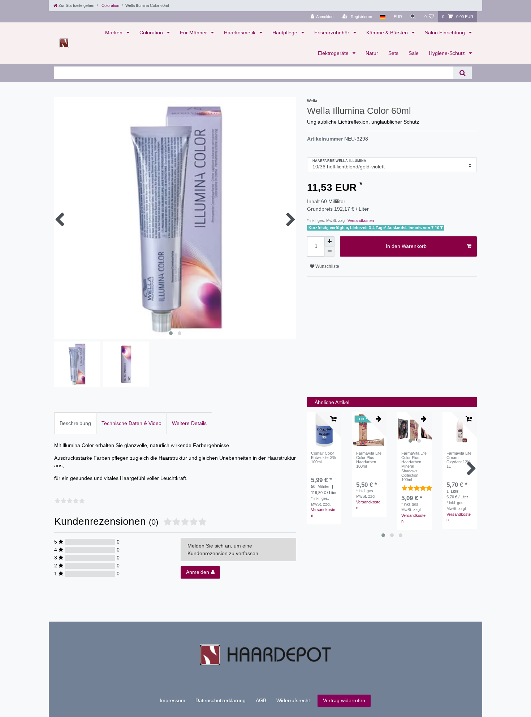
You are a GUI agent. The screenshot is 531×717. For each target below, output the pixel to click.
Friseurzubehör (332, 32)
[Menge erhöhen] (329, 241)
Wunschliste (326, 266)
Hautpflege (285, 32)
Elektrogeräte (334, 53)
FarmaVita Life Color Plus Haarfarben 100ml (368, 460)
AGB (261, 700)
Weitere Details (189, 423)
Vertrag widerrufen (344, 700)
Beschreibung (75, 423)
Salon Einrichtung (445, 32)
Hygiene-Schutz (447, 53)
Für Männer (194, 32)
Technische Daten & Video (131, 423)
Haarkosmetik (240, 32)
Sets (393, 53)
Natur (372, 53)
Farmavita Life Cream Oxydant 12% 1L (458, 460)
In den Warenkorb (406, 246)
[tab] (75, 423)
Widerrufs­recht (293, 700)
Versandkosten (360, 220)
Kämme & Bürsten (387, 32)
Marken (114, 32)
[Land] (382, 16)
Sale (414, 53)
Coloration (109, 5)
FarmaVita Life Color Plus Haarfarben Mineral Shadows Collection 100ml (414, 466)
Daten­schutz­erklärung (220, 700)
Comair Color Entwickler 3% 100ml (323, 457)
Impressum (172, 700)
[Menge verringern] (329, 251)
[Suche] (413, 16)
